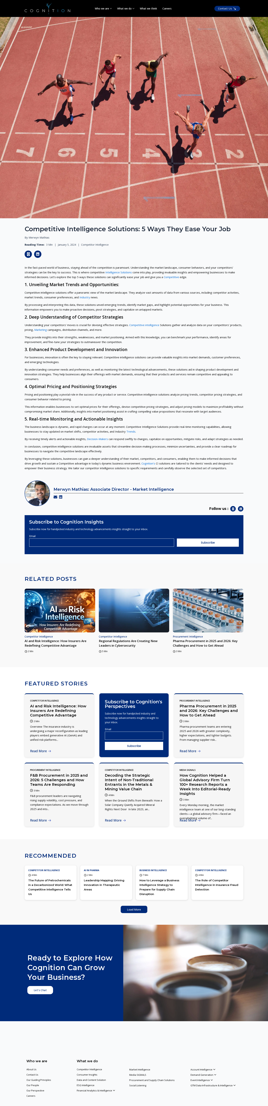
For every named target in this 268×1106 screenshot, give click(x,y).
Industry (84, 297)
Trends (130, 431)
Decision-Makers (97, 439)
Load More (134, 909)
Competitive (171, 277)
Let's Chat (40, 990)
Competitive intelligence (144, 325)
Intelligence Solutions (118, 272)
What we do (124, 8)
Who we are (102, 8)
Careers (167, 8)
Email (32, 536)
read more (38, 751)
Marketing (40, 330)
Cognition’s (148, 463)
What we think (148, 8)
